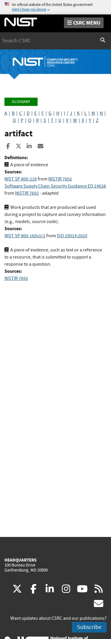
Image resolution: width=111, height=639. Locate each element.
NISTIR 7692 (60, 179)
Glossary (21, 101)
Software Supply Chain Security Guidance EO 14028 (55, 186)
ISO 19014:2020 (72, 236)
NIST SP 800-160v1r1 (24, 236)
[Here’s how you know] (55, 7)
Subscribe (89, 627)
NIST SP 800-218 (20, 179)
